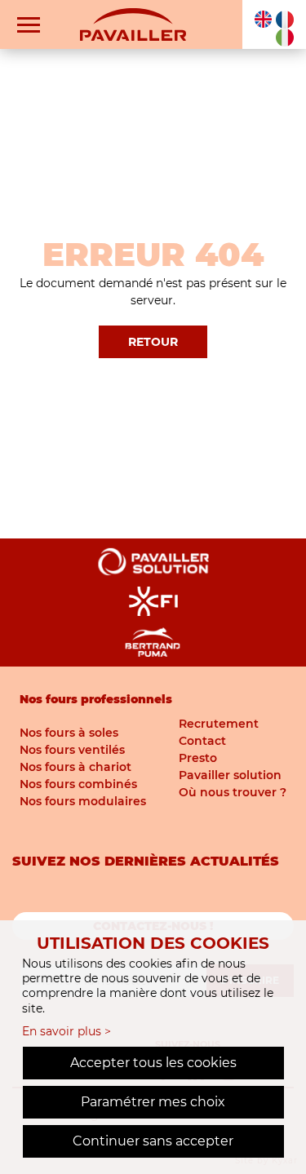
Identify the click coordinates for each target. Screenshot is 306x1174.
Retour (153, 341)
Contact (202, 740)
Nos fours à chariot (75, 767)
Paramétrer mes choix (153, 1102)
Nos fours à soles (69, 732)
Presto (198, 758)
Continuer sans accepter (153, 1141)
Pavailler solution (230, 775)
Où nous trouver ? (232, 792)
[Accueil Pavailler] (133, 23)
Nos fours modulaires (83, 801)
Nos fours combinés (78, 784)
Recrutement (219, 723)
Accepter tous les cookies (153, 1062)
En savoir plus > (66, 1031)
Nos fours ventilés (72, 749)
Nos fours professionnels (96, 699)
